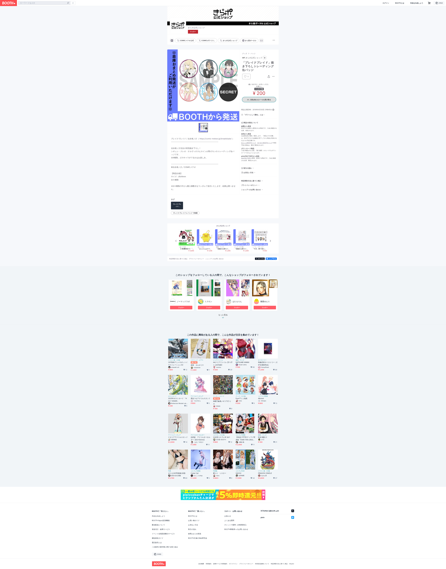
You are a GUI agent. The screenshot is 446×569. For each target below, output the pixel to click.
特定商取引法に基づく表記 (251, 181)
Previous (176, 241)
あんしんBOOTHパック (248, 143)
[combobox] (44, 3)
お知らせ (227, 516)
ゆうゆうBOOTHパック (264, 143)
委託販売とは (157, 542)
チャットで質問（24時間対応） (236, 525)
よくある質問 (229, 520)
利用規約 (208, 563)
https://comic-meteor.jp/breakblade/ (216, 138)
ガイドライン (233, 563)
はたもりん (237, 301)
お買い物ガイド (194, 520)
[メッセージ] (261, 40)
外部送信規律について (262, 563)
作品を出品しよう (416, 3)
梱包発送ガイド (157, 538)
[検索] (68, 3)
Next (270, 241)
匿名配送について (158, 525)
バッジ (253, 53)
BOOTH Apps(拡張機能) (161, 520)
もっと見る (223, 315)
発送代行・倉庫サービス (161, 529)
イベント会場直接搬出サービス (163, 534)
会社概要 (201, 563)
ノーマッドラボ (183, 301)
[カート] (265, 58)
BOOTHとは (399, 3)
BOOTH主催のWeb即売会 (197, 538)
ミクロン (208, 301)
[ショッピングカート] (429, 3)
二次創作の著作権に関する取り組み (165, 547)
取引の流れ (248, 168)
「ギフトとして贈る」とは (253, 115)
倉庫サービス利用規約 (220, 563)
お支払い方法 (248, 172)
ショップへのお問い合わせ (251, 190)
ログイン (386, 3)
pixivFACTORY (246, 158)
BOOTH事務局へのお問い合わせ (236, 529)
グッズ (244, 53)
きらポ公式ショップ (196, 27)
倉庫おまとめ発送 (194, 534)
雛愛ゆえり (265, 301)
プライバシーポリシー (249, 185)
